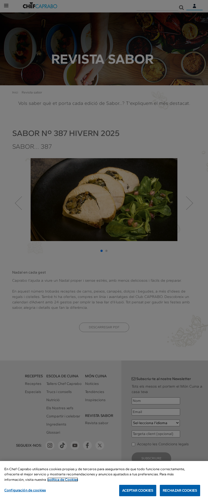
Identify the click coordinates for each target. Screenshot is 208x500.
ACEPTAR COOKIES (137, 490)
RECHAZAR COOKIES (180, 490)
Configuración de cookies (25, 490)
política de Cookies (62, 480)
